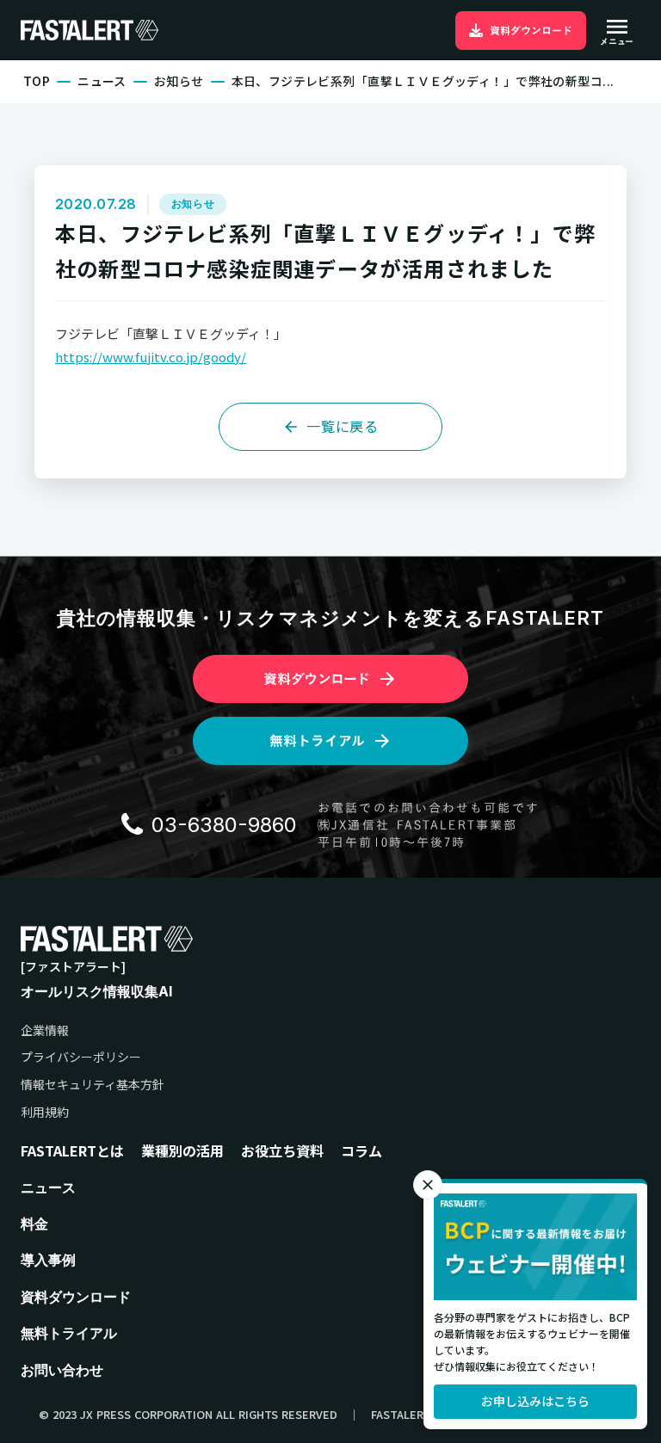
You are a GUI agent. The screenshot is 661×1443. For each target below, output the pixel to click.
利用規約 (45, 1112)
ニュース (102, 81)
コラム (361, 1150)
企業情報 (45, 1030)
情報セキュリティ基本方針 (92, 1084)
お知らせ (179, 81)
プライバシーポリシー (81, 1057)
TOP (36, 81)
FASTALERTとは (72, 1150)
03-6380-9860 (224, 824)
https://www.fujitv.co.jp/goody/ (150, 357)
